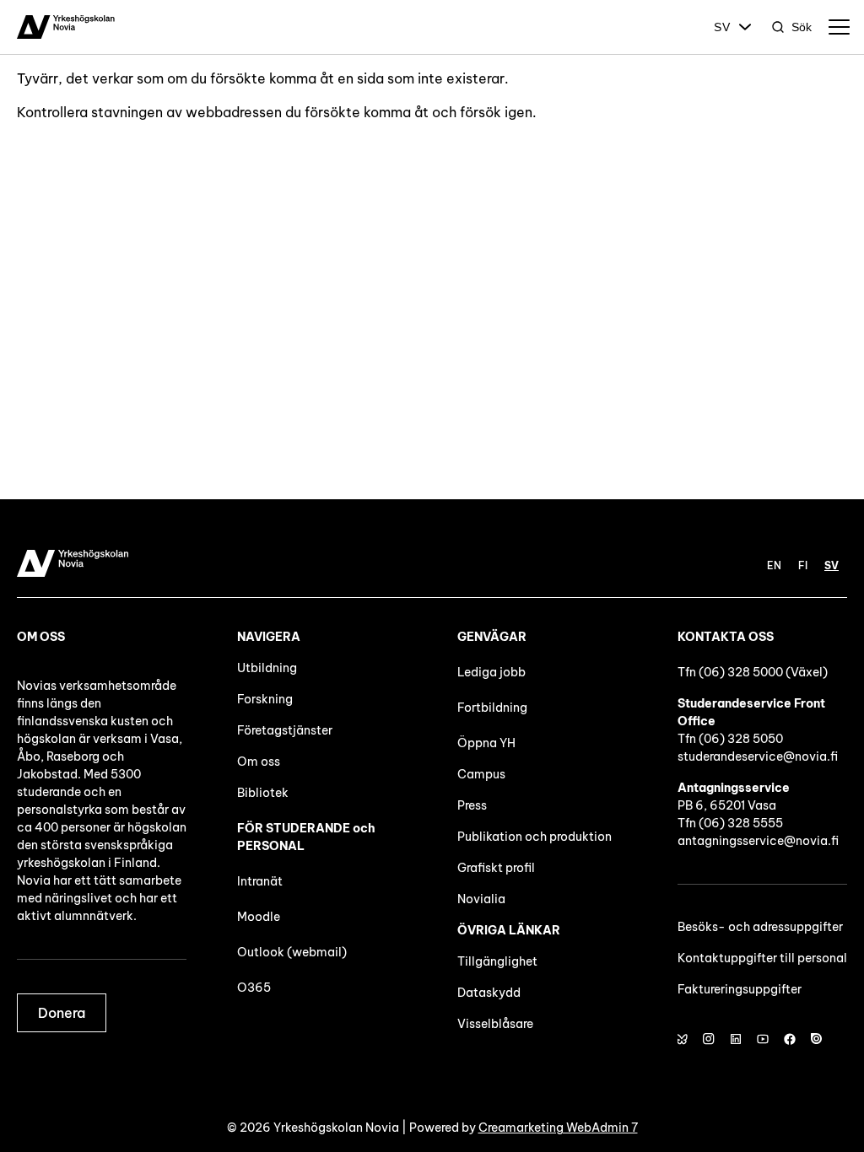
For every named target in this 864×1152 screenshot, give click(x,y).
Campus (481, 774)
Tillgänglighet (497, 961)
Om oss (258, 761)
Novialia (481, 899)
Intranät (260, 881)
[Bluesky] (681, 1038)
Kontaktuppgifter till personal (762, 958)
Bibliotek (263, 792)
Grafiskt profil (496, 867)
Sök (801, 27)
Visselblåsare (495, 1023)
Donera (61, 1012)
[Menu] (838, 27)
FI (802, 565)
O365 (254, 987)
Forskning (265, 699)
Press (472, 805)
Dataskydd (489, 992)
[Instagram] (708, 1038)
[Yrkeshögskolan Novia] (66, 27)
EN (774, 565)
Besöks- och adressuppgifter (760, 926)
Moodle (258, 916)
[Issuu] (816, 1038)
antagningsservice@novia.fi (758, 840)
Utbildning (267, 668)
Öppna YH (486, 743)
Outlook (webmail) (292, 952)
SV (722, 27)
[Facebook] (789, 1038)
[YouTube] (762, 1038)
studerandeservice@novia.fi (758, 756)
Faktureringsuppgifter (740, 989)
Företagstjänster (284, 730)
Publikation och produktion (534, 836)
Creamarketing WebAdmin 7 (558, 1127)
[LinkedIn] (735, 1038)
